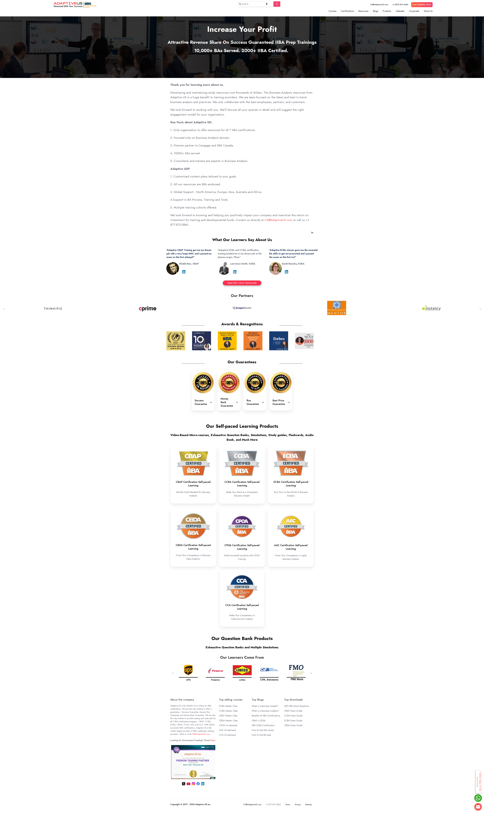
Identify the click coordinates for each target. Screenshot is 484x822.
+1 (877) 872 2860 (400, 4)
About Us (428, 11)
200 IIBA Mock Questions (296, 706)
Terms (287, 804)
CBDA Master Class (228, 720)
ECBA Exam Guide (293, 720)
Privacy (298, 804)
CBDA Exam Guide (293, 725)
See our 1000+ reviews (478, 781)
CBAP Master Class (228, 715)
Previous (4, 308)
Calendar (400, 11)
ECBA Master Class (228, 706)
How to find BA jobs (261, 735)
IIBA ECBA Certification (263, 725)
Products (387, 11)
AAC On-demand (227, 730)
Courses (332, 11)
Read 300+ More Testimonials (242, 283)
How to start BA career (263, 730)
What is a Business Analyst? (265, 706)
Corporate (414, 11)
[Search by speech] (267, 4)
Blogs (375, 11)
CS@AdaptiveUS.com (379, 4)
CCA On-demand (227, 735)
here (212, 740)
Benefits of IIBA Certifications (266, 715)
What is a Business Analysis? (265, 711)
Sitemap (308, 804)
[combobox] (255, 4)
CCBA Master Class (228, 711)
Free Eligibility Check (422, 4)
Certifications (347, 11)
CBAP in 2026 (258, 720)
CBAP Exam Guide (293, 711)
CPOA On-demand (228, 725)
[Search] (276, 4)
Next (480, 308)
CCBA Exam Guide (293, 715)
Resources (363, 11)
